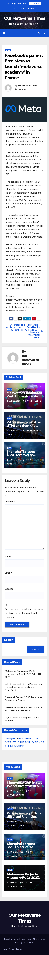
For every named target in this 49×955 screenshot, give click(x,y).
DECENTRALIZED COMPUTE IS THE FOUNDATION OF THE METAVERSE (24, 742)
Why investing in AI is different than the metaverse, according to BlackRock (23, 687)
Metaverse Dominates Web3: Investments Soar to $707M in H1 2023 (23, 674)
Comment (11, 501)
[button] (39, 33)
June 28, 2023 (16, 791)
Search (8, 639)
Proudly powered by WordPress (18, 939)
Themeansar (28, 942)
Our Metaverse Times (24, 18)
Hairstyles (10, 738)
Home (15, 8)
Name (9, 556)
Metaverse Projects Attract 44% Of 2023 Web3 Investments (23, 877)
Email (8, 572)
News (23, 8)
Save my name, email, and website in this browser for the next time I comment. (24, 613)
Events (31, 8)
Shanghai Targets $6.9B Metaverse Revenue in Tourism (23, 455)
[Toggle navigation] (44, 33)
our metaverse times (28, 85)
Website (9, 589)
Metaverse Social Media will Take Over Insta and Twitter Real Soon (32, 331)
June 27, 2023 (16, 852)
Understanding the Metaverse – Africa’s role (17, 327)
